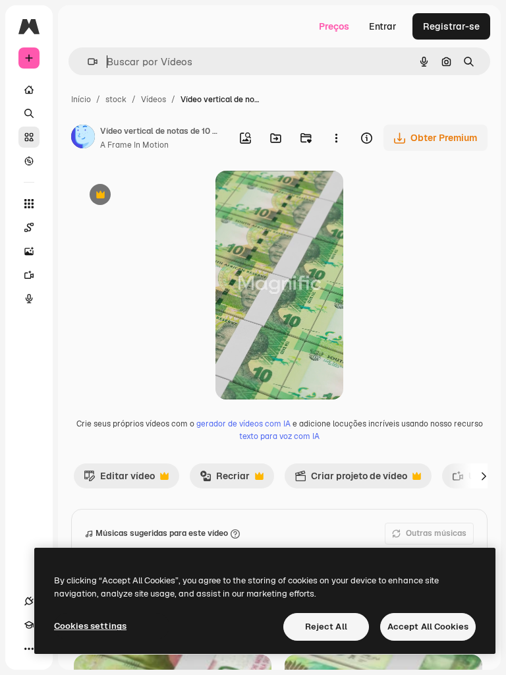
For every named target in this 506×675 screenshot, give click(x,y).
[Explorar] (29, 160)
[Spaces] (29, 227)
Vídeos (153, 99)
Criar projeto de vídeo (351, 479)
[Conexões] (29, 601)
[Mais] (29, 648)
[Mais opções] (336, 138)
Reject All (326, 626)
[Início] (29, 89)
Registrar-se (451, 26)
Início (81, 99)
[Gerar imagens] (29, 251)
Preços (334, 26)
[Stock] (29, 137)
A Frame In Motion (134, 145)
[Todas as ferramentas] (29, 203)
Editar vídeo (119, 479)
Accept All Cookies (427, 626)
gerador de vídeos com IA (243, 424)
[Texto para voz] (29, 298)
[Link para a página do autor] (83, 138)
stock (115, 99)
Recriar (225, 479)
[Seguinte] (483, 475)
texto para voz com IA (279, 436)
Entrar (383, 26)
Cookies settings (90, 625)
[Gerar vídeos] (29, 274)
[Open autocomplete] (87, 62)
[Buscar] (29, 113)
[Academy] (29, 624)
